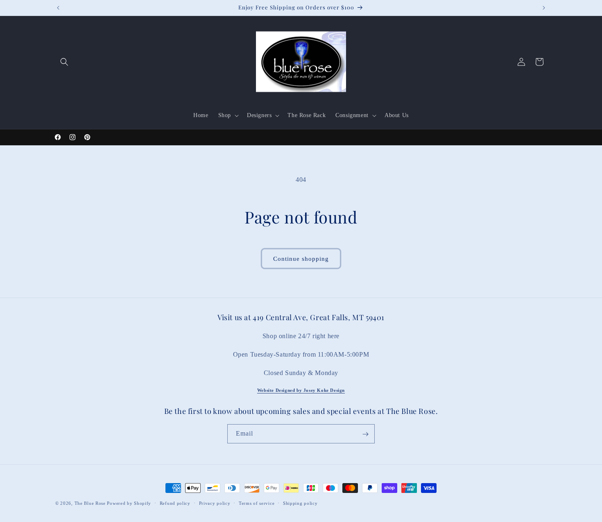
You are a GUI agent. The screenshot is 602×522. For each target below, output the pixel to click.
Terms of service (256, 502)
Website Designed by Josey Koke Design (301, 390)
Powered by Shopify (129, 503)
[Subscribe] (365, 434)
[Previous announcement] (58, 8)
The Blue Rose (91, 503)
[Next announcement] (544, 8)
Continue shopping (301, 258)
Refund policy (175, 502)
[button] (64, 62)
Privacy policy (215, 502)
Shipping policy (300, 502)
